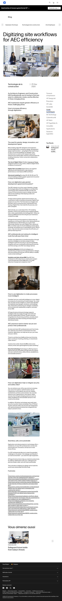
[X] (10, 588)
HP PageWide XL (52, 123)
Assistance (5, 576)
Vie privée (28, 590)
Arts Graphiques (50, 25)
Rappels (4, 590)
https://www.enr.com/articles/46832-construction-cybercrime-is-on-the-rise (23, 510)
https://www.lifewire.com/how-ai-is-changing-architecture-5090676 (21, 501)
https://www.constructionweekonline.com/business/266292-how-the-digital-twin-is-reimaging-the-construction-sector (23, 488)
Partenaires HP (6, 580)
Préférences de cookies (38, 590)
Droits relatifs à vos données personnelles (12, 592)
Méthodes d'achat (7, 572)
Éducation (49, 101)
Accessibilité (22, 590)
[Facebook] (7, 588)
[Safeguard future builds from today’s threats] (18, 537)
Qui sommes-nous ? (8, 568)
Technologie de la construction (31, 25)
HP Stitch (49, 120)
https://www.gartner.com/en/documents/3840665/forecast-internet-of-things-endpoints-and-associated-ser (23, 483)
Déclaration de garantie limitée (43, 592)
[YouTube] (14, 588)
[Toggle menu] (28, 8)
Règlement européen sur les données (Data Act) (29, 593)
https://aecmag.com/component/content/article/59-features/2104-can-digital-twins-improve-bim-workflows (23, 493)
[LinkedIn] (3, 588)
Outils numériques (50, 111)
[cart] (54, 3)
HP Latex (49, 104)
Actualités (49, 126)
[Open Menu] (57, 3)
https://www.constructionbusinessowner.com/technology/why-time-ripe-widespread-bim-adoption (23, 476)
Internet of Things (33, 162)
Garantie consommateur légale (10, 593)
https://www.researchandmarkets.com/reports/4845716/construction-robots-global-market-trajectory (23, 479)
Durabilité (49, 107)
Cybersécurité (51, 117)
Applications (50, 129)
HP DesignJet (51, 98)
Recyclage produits (12, 590)
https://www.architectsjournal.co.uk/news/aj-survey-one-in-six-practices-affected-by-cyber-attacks (23, 507)
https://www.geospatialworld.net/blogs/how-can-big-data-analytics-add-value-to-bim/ (23, 504)
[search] (50, 3)
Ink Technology (51, 115)
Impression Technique (11, 25)
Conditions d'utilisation (29, 592)
